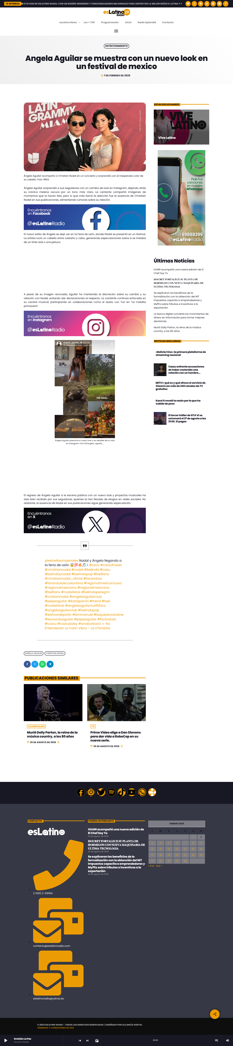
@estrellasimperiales (61, 560)
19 (169, 855)
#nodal (77, 570)
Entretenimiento (116, 46)
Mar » (159, 866)
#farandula (92, 578)
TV (92, 726)
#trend (95, 601)
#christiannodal (58, 570)
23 (201, 855)
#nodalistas (70, 592)
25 (160, 861)
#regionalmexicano (61, 587)
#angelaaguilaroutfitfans (85, 605)
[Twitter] (101, 792)
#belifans (101, 574)
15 (193, 849)
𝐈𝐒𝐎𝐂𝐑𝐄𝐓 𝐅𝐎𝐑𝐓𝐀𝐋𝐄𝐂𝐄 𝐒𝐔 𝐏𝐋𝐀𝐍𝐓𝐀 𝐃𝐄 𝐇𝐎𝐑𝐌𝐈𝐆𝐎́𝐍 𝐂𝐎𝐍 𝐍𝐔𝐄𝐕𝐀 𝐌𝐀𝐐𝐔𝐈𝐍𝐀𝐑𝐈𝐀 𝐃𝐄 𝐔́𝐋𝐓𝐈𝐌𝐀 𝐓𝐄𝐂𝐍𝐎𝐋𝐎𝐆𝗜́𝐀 (179, 283)
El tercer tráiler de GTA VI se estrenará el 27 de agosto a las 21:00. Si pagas (187, 418)
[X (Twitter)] (194, 4)
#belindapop (82, 574)
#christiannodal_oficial (64, 578)
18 (160, 855)
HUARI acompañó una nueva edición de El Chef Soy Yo (116, 831)
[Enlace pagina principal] (117, 12)
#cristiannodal (57, 597)
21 (185, 855)
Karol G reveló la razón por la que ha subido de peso (178, 402)
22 (193, 855)
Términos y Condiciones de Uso (55, 1027)
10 (152, 849)
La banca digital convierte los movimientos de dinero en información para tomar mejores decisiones (181, 317)
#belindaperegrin (95, 592)
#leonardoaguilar (59, 619)
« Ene (151, 866)
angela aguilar (33, 653)
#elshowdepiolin (58, 615)
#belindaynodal (58, 574)
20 (176, 855)
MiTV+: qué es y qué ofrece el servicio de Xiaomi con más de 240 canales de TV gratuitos (180, 386)
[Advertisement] (85, 269)
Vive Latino (167, 137)
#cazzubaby (67, 624)
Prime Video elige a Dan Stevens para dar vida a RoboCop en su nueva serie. (115, 736)
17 (152, 855)
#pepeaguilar (56, 601)
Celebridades (36, 726)
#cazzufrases (111, 565)
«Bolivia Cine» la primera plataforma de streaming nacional (181, 353)
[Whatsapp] (142, 792)
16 (201, 849)
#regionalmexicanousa (103, 583)
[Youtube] (132, 792)
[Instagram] (219, 4)
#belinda (91, 570)
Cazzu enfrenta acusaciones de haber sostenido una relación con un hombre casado (186, 371)
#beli (106, 601)
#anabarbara (89, 624)
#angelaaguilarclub (85, 597)
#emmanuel (82, 615)
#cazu (94, 565)
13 (177, 849)
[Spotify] (213, 4)
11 (160, 849)
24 (152, 861)
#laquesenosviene (108, 615)
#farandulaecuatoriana (64, 583)
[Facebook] (225, 4)
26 (168, 861)
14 (185, 849)
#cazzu (51, 624)
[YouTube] (188, 4)
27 (177, 861)
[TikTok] (207, 4)
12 (169, 849)
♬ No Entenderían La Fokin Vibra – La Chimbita (77, 626)
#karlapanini (78, 601)
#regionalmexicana (93, 587)
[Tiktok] (122, 792)
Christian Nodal (55, 653)
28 (185, 861)
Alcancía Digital (132, 1024)
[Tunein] (200, 4)
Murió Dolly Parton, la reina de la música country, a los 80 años (52, 734)
